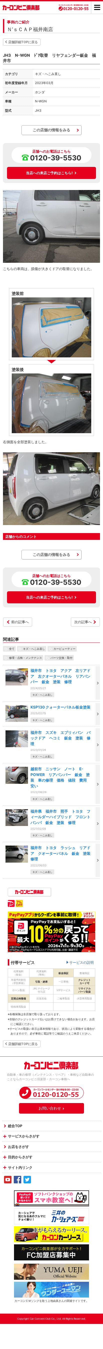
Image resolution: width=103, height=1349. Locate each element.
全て (11, 649)
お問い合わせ (49, 1108)
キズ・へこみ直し (34, 649)
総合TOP (15, 1126)
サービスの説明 (81, 962)
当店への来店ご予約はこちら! (49, 173)
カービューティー (65, 649)
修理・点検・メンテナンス (25, 658)
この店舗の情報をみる (51, 129)
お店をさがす (18, 1146)
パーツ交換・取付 (61, 658)
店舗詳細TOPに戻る (23, 42)
